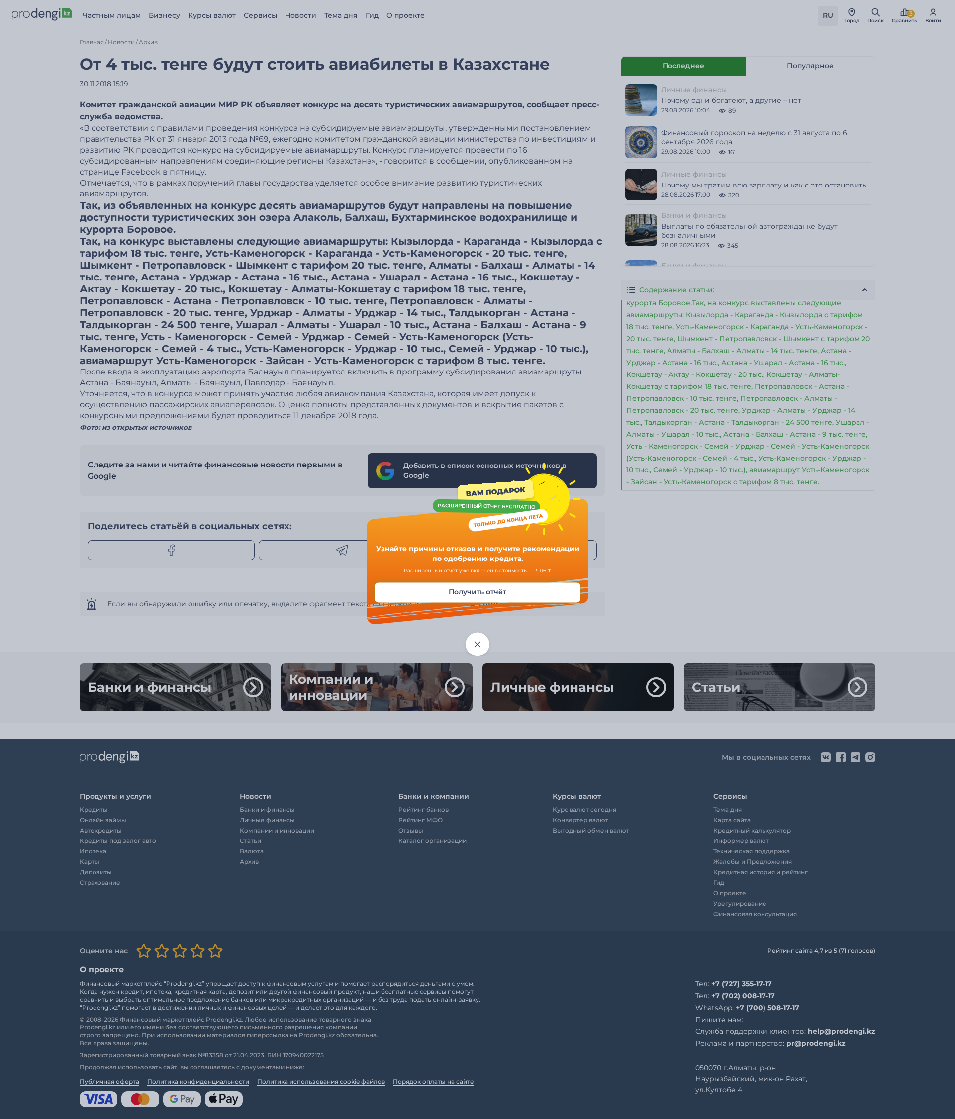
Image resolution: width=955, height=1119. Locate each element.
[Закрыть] (477, 644)
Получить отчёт (477, 592)
